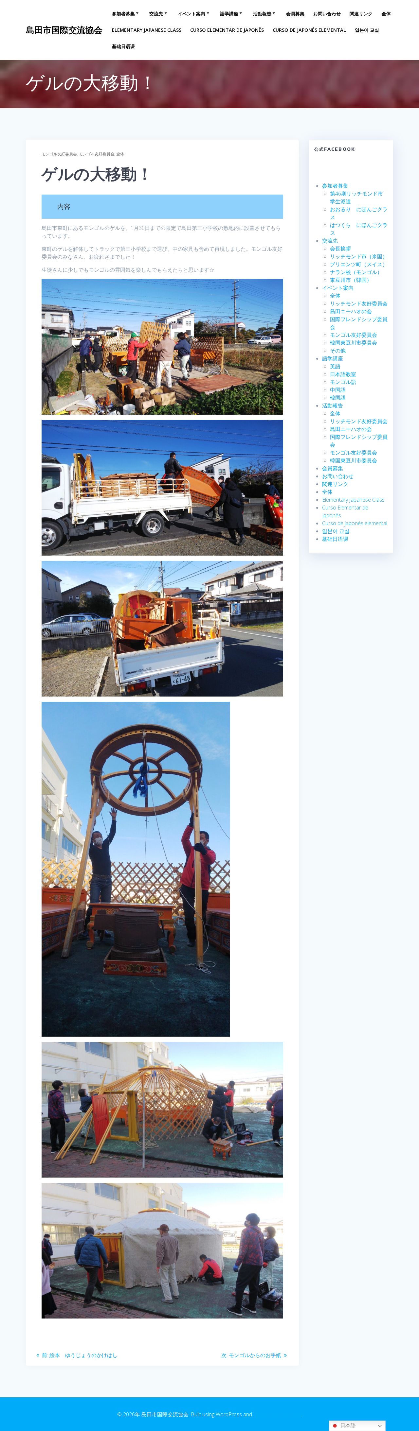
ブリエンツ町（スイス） (359, 264)
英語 (335, 366)
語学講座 (229, 13)
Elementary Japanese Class (146, 30)
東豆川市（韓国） (351, 280)
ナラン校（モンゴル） (356, 272)
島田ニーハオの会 (351, 311)
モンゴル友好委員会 (59, 154)
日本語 (347, 1425)
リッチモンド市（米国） (359, 256)
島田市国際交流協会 (64, 30)
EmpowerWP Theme (277, 1414)
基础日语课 (123, 46)
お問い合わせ (327, 13)
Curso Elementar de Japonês (227, 30)
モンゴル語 (343, 382)
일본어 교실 (367, 30)
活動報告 (262, 13)
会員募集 (295, 13)
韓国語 (338, 397)
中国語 (338, 389)
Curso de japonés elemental (309, 30)
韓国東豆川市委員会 (353, 342)
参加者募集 (123, 13)
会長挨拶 (340, 248)
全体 (386, 13)
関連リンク (361, 13)
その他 (338, 350)
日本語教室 (343, 374)
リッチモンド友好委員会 (359, 303)
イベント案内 (191, 13)
